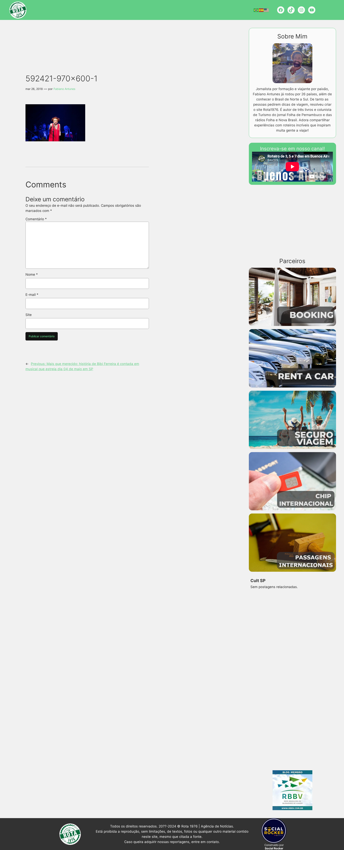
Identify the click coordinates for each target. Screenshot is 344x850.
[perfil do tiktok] (291, 10)
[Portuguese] (256, 10)
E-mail (31, 295)
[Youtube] (311, 10)
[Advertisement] (94, 40)
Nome (31, 274)
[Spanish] (261, 10)
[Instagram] (301, 10)
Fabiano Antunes (64, 89)
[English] (266, 10)
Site (28, 315)
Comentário (36, 219)
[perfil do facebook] (280, 10)
